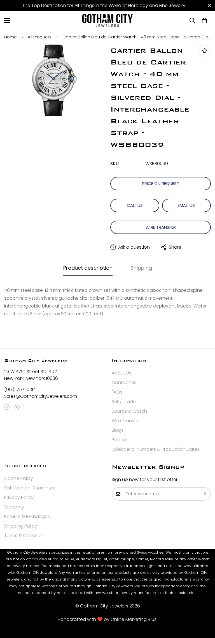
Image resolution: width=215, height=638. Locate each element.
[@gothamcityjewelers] (7, 407)
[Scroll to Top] (204, 607)
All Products (40, 37)
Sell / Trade (124, 401)
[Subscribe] (204, 494)
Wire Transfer (161, 227)
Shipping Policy (20, 526)
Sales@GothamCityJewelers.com (40, 396)
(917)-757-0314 (20, 389)
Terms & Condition (24, 535)
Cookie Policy (18, 478)
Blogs (117, 430)
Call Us (135, 205)
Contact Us (124, 382)
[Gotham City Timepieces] (107, 20)
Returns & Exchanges (27, 516)
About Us (121, 373)
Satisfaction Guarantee (30, 488)
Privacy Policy (19, 497)
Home (10, 37)
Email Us (186, 205)
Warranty (14, 507)
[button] (204, 20)
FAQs (117, 392)
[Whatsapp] (17, 407)
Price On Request (160, 183)
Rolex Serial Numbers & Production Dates (156, 449)
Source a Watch (129, 411)
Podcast (121, 439)
